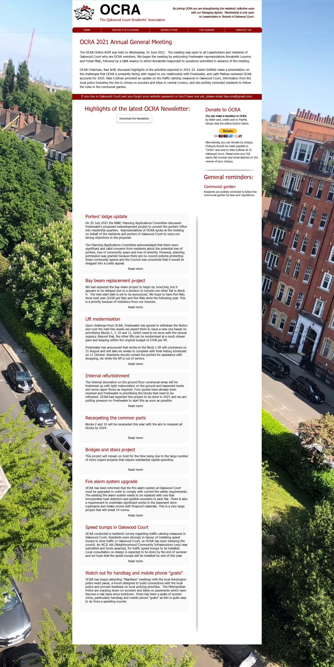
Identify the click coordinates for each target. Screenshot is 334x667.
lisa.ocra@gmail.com (238, 96)
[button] (135, 607)
